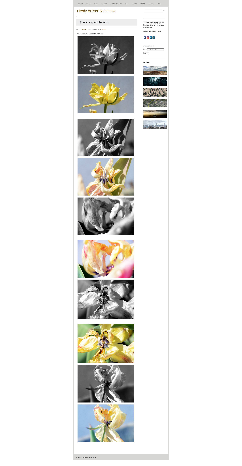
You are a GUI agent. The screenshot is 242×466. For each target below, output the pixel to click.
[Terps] (155, 74)
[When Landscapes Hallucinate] (155, 95)
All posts (104, 29)
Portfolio (104, 4)
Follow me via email (148, 46)
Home (80, 4)
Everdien (84, 29)
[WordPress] (153, 37)
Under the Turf (116, 4)
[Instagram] (148, 37)
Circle (159, 4)
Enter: (145, 49)
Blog (95, 4)
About (88, 4)
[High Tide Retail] (155, 85)
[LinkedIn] (150, 37)
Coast (151, 4)
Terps (127, 4)
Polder (142, 4)
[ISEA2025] (155, 106)
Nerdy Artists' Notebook (96, 11)
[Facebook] (145, 37)
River (135, 4)
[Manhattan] (155, 128)
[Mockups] (155, 117)
